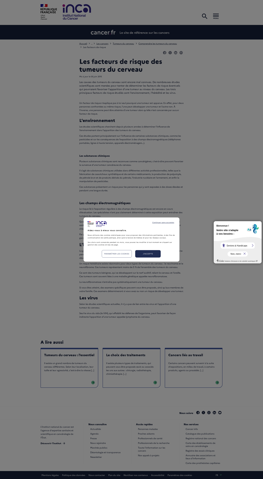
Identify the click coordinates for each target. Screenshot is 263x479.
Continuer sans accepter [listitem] (163, 222)
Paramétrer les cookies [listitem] (116, 254)
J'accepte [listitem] (148, 254)
